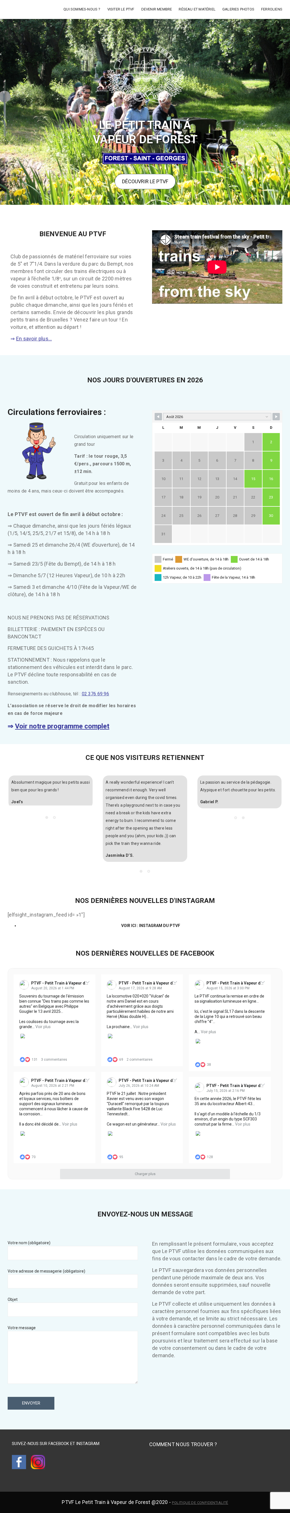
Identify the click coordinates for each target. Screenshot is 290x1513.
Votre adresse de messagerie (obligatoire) (46, 1271)
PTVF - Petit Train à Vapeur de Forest (66, 983)
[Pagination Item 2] (54, 825)
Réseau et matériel (197, 9)
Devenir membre (156, 9)
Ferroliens (271, 9)
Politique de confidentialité (200, 1503)
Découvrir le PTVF (145, 181)
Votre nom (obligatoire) (29, 1243)
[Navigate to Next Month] (276, 416)
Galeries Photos (238, 9)
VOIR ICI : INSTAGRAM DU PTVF (150, 925)
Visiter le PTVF (121, 9)
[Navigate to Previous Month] (158, 416)
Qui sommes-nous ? (81, 9)
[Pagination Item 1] (46, 825)
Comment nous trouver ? (183, 1444)
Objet (13, 1299)
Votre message (22, 1328)
